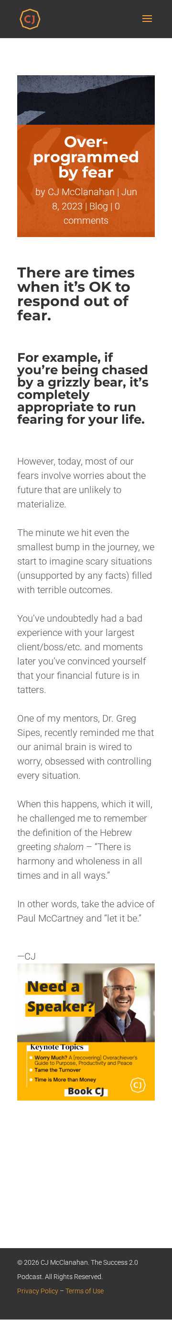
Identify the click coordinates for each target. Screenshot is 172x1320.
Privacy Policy (37, 1291)
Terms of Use (84, 1291)
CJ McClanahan (81, 192)
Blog (98, 206)
